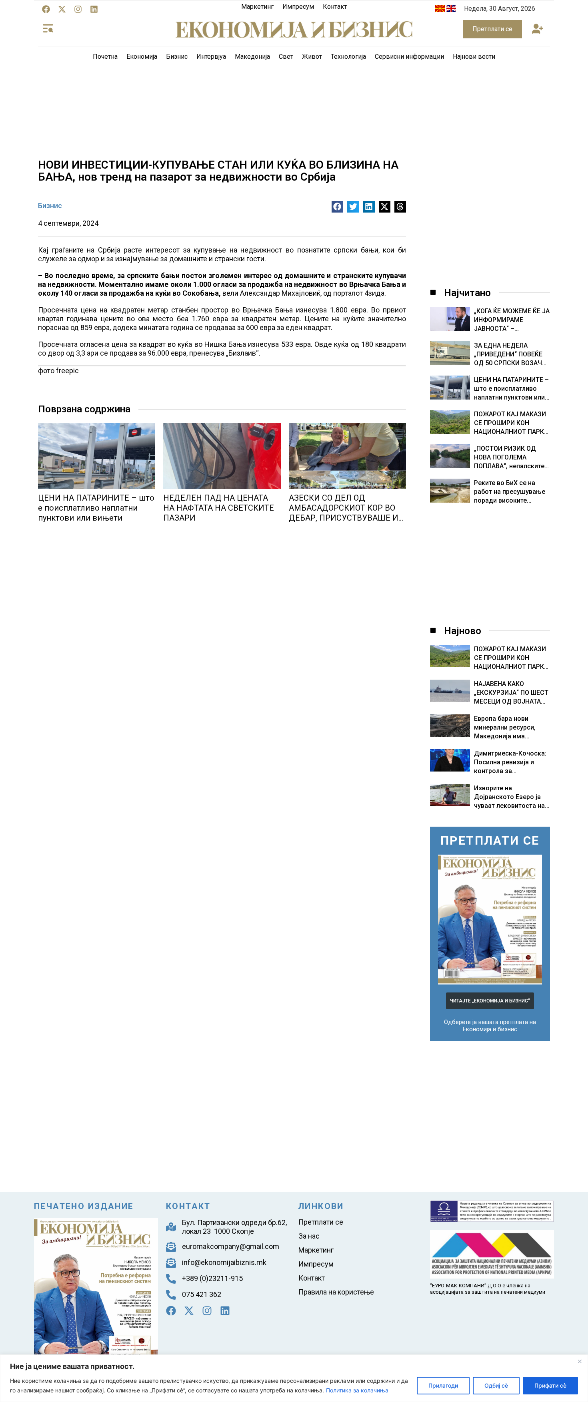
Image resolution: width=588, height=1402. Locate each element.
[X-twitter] (62, 9)
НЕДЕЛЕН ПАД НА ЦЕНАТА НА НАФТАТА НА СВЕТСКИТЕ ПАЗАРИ (218, 508)
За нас (309, 1236)
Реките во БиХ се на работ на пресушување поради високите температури (509, 492)
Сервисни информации (409, 56)
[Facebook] (46, 9)
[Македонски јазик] (440, 10)
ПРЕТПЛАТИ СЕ (490, 840)
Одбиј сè (496, 1385)
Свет (286, 56)
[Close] (579, 1361)
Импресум (298, 6)
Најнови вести (474, 56)
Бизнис (177, 56)
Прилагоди (443, 1385)
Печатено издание (84, 1206)
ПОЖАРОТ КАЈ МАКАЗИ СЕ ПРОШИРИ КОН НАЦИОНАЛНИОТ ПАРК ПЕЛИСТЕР (510, 423)
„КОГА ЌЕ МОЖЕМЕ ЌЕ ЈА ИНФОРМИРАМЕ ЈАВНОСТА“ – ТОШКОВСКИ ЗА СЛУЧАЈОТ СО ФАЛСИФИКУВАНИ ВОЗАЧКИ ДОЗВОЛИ (512, 320)
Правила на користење (336, 1292)
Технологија (348, 56)
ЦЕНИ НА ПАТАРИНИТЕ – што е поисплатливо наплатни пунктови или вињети (96, 508)
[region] (294, 1378)
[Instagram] (78, 9)
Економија (141, 56)
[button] (537, 29)
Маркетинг (257, 6)
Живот (312, 56)
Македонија (252, 56)
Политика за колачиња (357, 1390)
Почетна (105, 56)
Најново (462, 630)
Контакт (335, 6)
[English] (451, 10)
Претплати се (320, 1222)
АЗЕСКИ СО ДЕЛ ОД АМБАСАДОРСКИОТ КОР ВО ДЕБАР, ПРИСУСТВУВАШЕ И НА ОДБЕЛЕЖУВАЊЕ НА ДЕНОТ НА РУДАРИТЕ (343, 518)
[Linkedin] (94, 9)
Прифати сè (550, 1385)
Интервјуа (211, 56)
